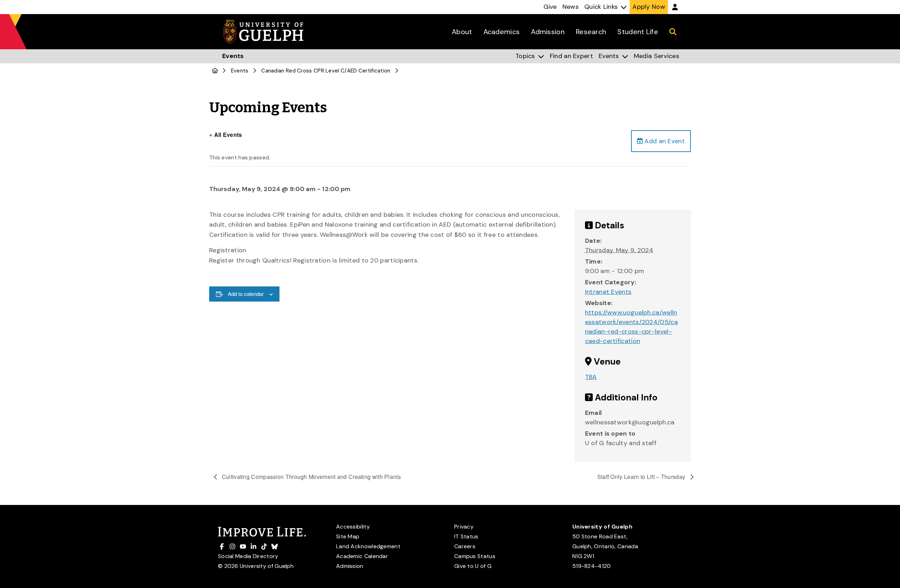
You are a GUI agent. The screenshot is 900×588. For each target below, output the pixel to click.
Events (240, 70)
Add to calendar (246, 293)
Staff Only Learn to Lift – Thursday (642, 477)
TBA (591, 377)
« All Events (225, 135)
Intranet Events (608, 291)
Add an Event (664, 141)
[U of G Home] (215, 70)
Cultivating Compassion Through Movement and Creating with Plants (310, 477)
